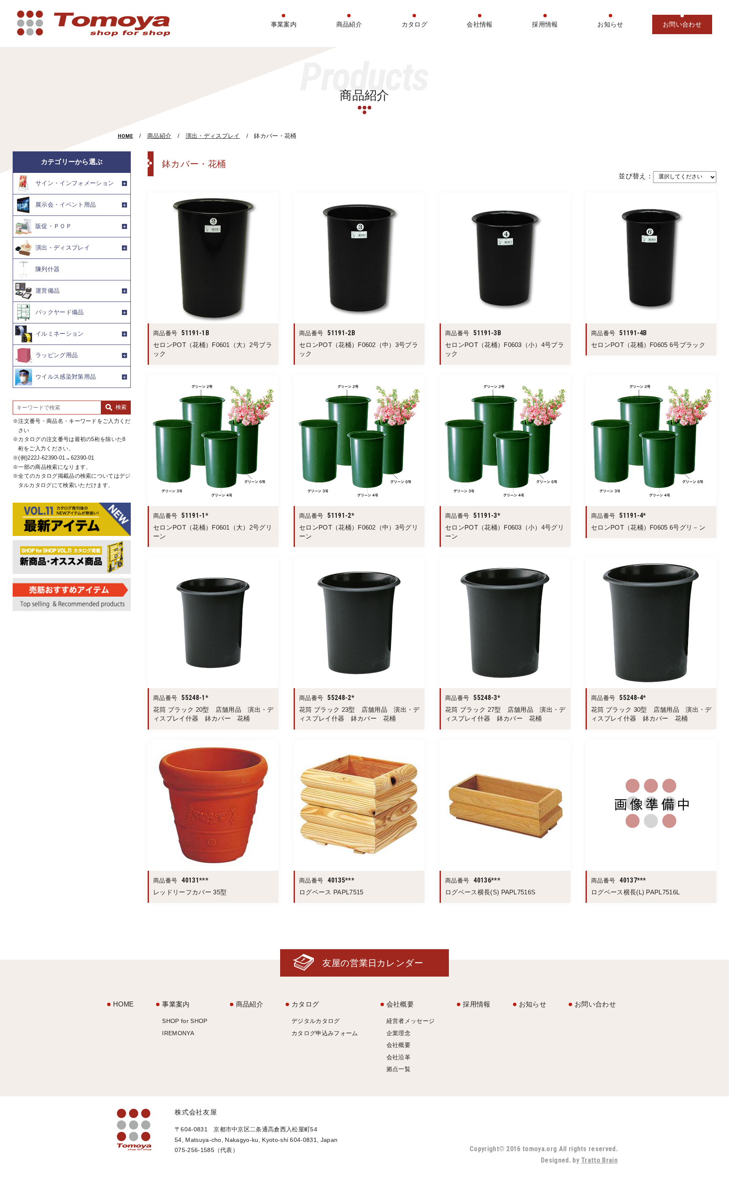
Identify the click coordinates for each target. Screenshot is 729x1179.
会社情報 (479, 24)
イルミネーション (59, 333)
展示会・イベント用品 (65, 204)
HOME (125, 135)
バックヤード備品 (59, 312)
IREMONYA (178, 1033)
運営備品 (47, 290)
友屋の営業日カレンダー (373, 963)
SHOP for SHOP (184, 1020)
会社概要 (400, 1004)
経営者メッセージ (410, 1020)
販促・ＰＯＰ (53, 226)
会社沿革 (398, 1057)
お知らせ (610, 24)
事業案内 (284, 24)
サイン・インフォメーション (74, 183)
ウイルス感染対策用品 (65, 376)
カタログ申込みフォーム (325, 1033)
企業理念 (398, 1033)
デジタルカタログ (316, 1020)
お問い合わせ (682, 24)
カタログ (414, 24)
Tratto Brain (599, 1160)
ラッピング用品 (56, 355)
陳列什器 (47, 269)
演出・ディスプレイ (213, 136)
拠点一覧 (398, 1069)
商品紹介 (349, 24)
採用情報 (545, 24)
